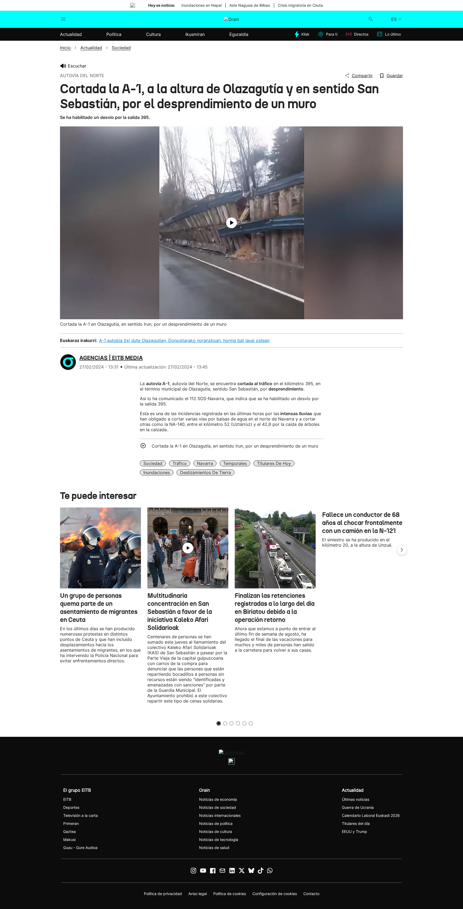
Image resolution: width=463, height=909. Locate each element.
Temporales (235, 463)
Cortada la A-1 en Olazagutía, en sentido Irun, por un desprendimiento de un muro (235, 446)
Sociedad (152, 463)
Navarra (205, 463)
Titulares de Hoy (274, 463)
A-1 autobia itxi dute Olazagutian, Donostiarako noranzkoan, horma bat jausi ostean (184, 340)
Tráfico (180, 463)
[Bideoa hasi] (231, 222)
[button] (402, 550)
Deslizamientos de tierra (205, 472)
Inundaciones (156, 472)
